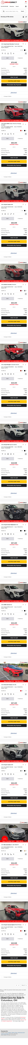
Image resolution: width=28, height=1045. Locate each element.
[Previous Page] (16, 985)
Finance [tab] (20, 58)
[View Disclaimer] (14, 53)
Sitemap (13, 1032)
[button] (4, 6)
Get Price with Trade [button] (14, 81)
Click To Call (14, 77)
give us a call (23, 1019)
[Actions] (25, 44)
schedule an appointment (7, 1021)
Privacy (16, 1032)
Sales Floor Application (5, 1033)
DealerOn (9, 1032)
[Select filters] (23, 17)
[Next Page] (19, 985)
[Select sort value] (26, 17)
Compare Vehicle (7, 96)
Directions (12, 6)
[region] (14, 71)
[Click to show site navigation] (26, 6)
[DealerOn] (4, 1031)
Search (22, 11)
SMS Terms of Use (21, 1032)
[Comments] (26, 53)
